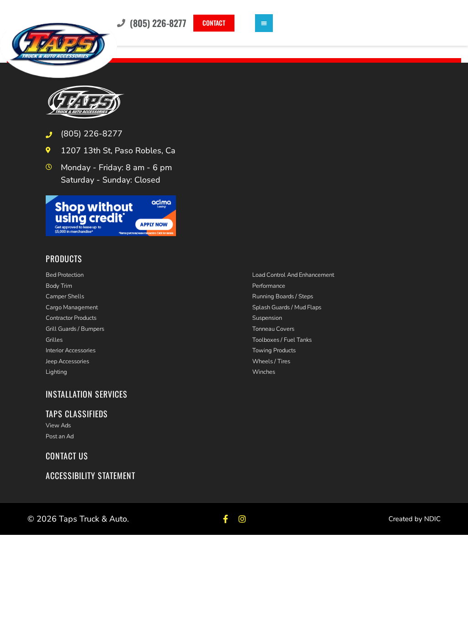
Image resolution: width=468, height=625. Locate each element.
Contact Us (67, 456)
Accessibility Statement (90, 475)
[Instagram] (242, 519)
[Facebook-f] (225, 519)
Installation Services (87, 394)
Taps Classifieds (77, 414)
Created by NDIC (414, 518)
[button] (264, 23)
